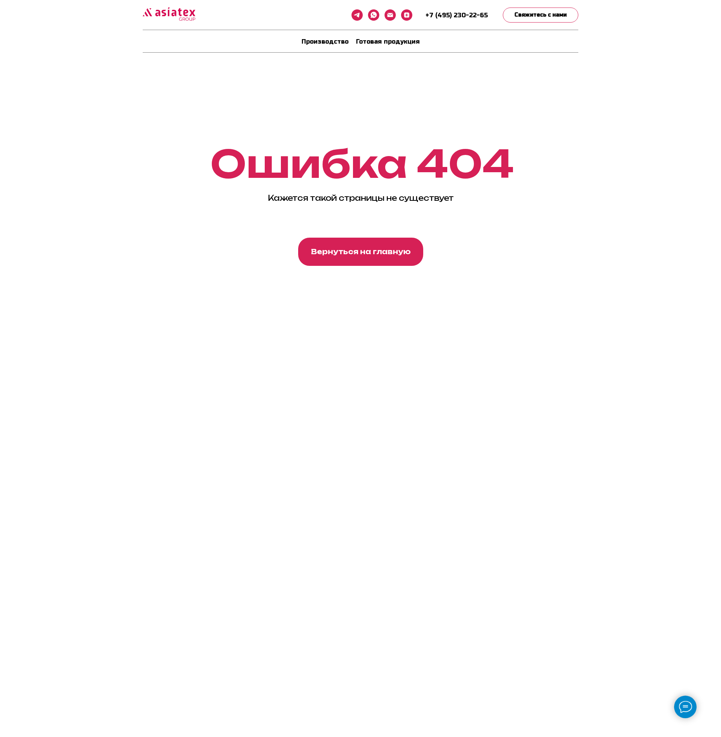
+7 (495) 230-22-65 (456, 15)
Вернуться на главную (361, 251)
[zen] (406, 15)
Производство (325, 41)
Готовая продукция (388, 41)
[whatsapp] (373, 15)
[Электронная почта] (390, 15)
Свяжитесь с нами (540, 15)
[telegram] (357, 15)
